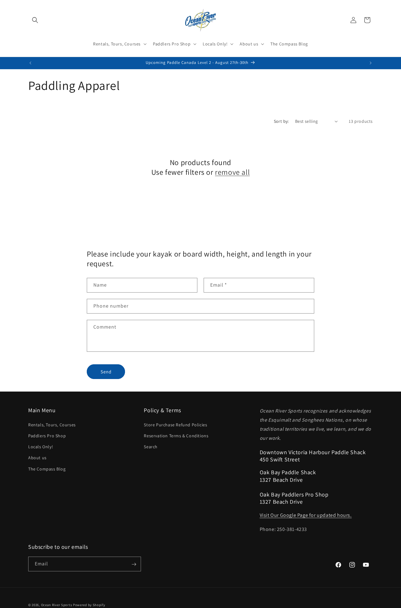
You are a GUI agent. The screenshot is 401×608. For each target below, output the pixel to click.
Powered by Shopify (89, 605)
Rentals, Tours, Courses (52, 424)
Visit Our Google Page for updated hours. (306, 515)
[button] (35, 20)
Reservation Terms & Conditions (176, 435)
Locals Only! (40, 446)
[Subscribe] (134, 564)
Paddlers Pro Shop (47, 435)
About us (37, 457)
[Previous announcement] (30, 63)
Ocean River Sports (56, 605)
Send (106, 372)
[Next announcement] (371, 63)
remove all (232, 172)
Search (151, 446)
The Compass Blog (47, 468)
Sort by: (281, 121)
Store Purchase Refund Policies (175, 424)
